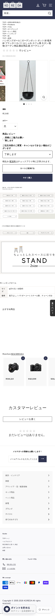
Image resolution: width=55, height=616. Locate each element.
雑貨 (9, 38)
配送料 (13, 161)
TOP (4, 22)
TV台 (10, 27)
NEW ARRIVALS (14, 22)
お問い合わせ (6, 547)
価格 (4, 109)
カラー (4, 120)
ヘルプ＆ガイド (7, 541)
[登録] (42, 459)
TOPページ (6, 538)
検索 (3, 550)
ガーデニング (13, 29)
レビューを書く (27, 419)
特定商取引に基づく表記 (10, 544)
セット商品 (12, 31)
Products (11, 24)
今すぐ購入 (27, 177)
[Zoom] (43, 97)
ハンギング (12, 34)
